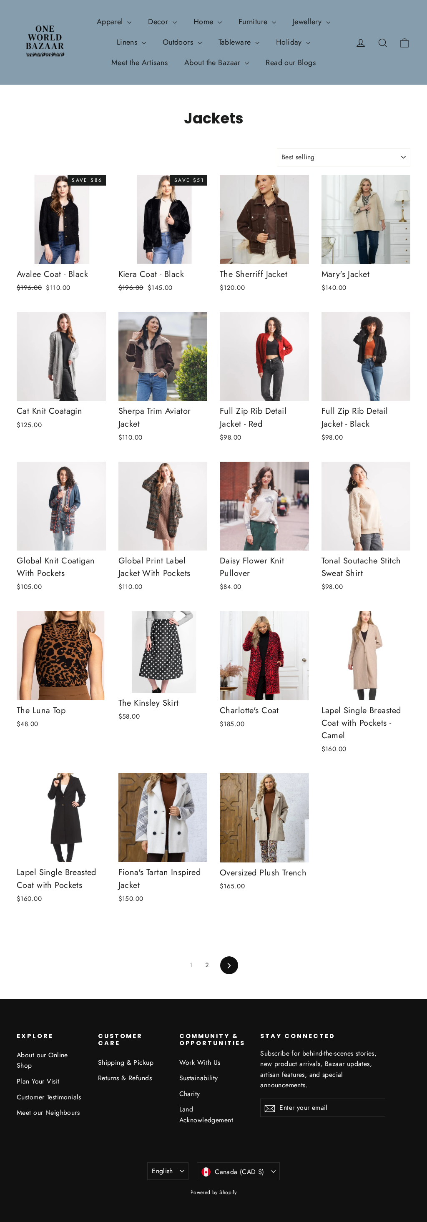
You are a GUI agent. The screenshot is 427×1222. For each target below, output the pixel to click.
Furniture (254, 21)
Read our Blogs (291, 62)
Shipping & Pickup (125, 1062)
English (162, 1171)
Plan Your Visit (38, 1081)
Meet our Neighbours (48, 1112)
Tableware (236, 42)
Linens (128, 42)
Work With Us (200, 1062)
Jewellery (308, 21)
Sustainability (198, 1078)
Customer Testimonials (49, 1097)
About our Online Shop (42, 1060)
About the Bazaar (213, 62)
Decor (159, 21)
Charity (189, 1094)
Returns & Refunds (125, 1078)
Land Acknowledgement (206, 1114)
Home (204, 21)
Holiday (290, 42)
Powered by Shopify (214, 1192)
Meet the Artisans (139, 62)
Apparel (111, 21)
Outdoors (179, 42)
